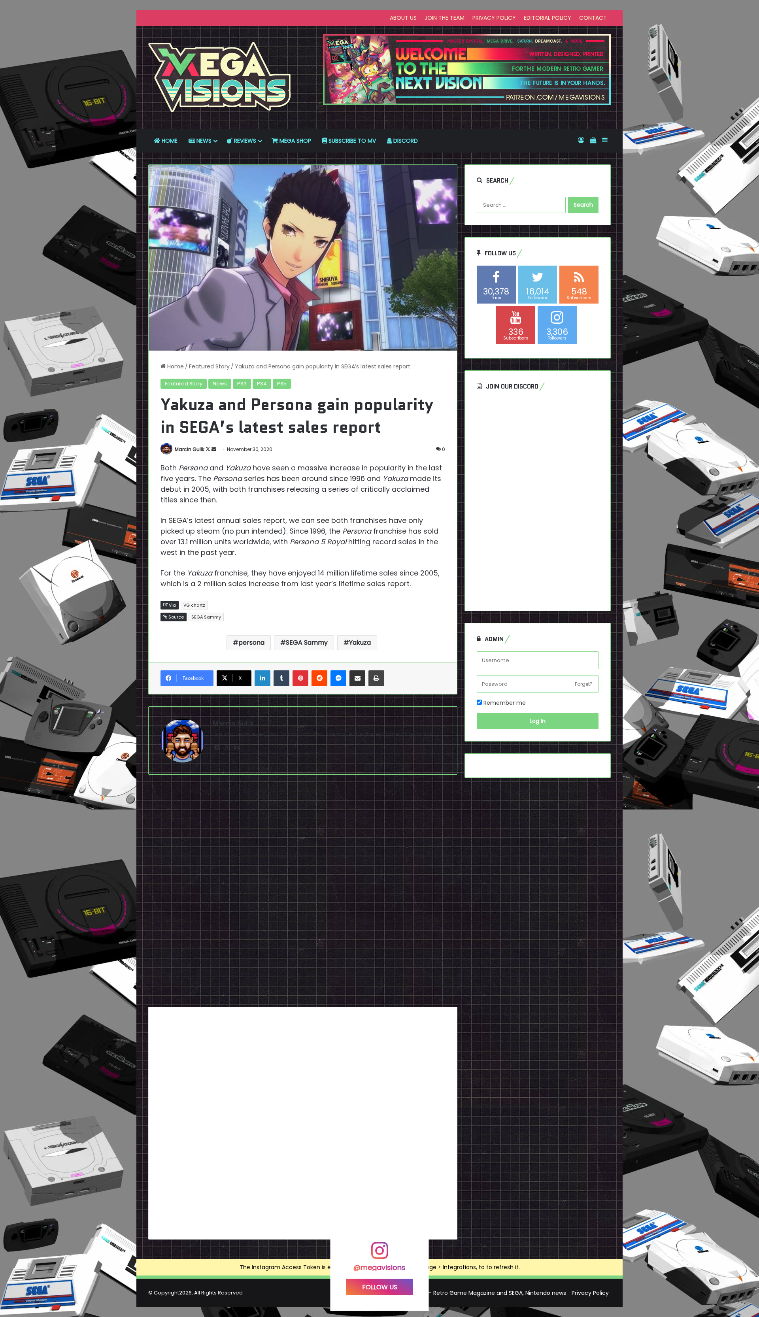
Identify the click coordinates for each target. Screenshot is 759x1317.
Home (175, 366)
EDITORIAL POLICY (547, 18)
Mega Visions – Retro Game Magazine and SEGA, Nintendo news (478, 1293)
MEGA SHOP (294, 141)
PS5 (282, 383)
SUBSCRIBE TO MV (351, 141)
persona (251, 642)
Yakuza (360, 642)
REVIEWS (244, 141)
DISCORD (405, 141)
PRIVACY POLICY (494, 18)
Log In (538, 721)
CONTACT (593, 18)
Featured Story (209, 366)
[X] (226, 747)
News (220, 383)
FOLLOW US (379, 1286)
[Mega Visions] (219, 77)
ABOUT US (403, 18)
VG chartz (194, 605)
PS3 (242, 383)
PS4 (262, 383)
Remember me (504, 703)
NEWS (203, 141)
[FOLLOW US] (379, 1254)
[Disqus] (302, 893)
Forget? (584, 684)
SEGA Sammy (206, 617)
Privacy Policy (590, 1293)
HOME (168, 141)
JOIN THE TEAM (444, 18)
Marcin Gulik (189, 449)
